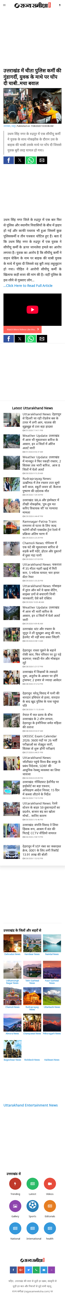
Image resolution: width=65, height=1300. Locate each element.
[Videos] (50, 1184)
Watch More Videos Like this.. (21, 329)
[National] (15, 1228)
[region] (32, 39)
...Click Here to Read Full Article (28, 285)
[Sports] (33, 1206)
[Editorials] (50, 1206)
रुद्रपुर (13, 126)
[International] (33, 1228)
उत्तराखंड (6, 126)
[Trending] (15, 1184)
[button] (8, 160)
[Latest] (33, 1184)
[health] (50, 1228)
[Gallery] (15, 1206)
